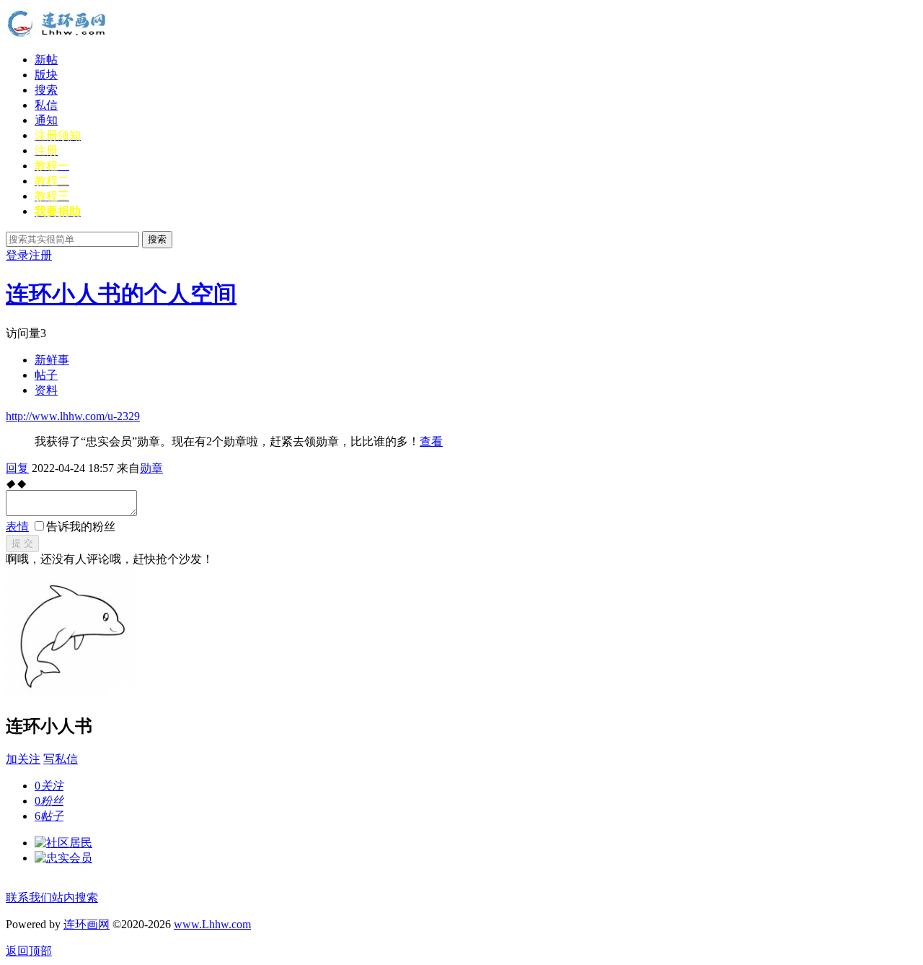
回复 (17, 468)
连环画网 (86, 924)
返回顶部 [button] (29, 951)
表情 (17, 526)
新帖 (46, 59)
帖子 (46, 375)
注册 (40, 255)
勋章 (151, 468)
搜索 (46, 90)
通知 (46, 120)
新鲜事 (52, 360)
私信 (46, 105)
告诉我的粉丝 (80, 526)
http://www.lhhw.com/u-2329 (73, 416)
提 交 (22, 543)
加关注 (23, 759)
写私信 (60, 759)
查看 (431, 441)
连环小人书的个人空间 (121, 294)
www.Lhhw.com (212, 924)
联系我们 (29, 897)
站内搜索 (75, 897)
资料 (46, 390)
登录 (17, 255)
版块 (46, 75)
